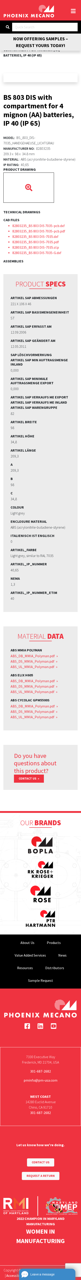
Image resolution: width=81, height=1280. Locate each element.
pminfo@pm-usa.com (40, 1080)
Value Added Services (30, 955)
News (62, 955)
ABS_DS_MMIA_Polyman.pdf (33, 661)
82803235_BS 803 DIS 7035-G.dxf (36, 252)
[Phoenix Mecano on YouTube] (53, 1026)
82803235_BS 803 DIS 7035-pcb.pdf (38, 231)
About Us (27, 942)
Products (54, 942)
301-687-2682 (40, 1071)
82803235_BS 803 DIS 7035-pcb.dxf (38, 225)
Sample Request (40, 980)
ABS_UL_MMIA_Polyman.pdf (33, 666)
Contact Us (28, 778)
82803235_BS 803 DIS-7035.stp (35, 247)
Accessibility (15, 1275)
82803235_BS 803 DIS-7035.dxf (35, 236)
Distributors (54, 968)
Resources (25, 968)
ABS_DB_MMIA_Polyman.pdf (33, 656)
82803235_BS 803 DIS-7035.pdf (35, 242)
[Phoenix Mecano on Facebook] (27, 1026)
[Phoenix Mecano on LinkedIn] (40, 1026)
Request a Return (41, 1176)
